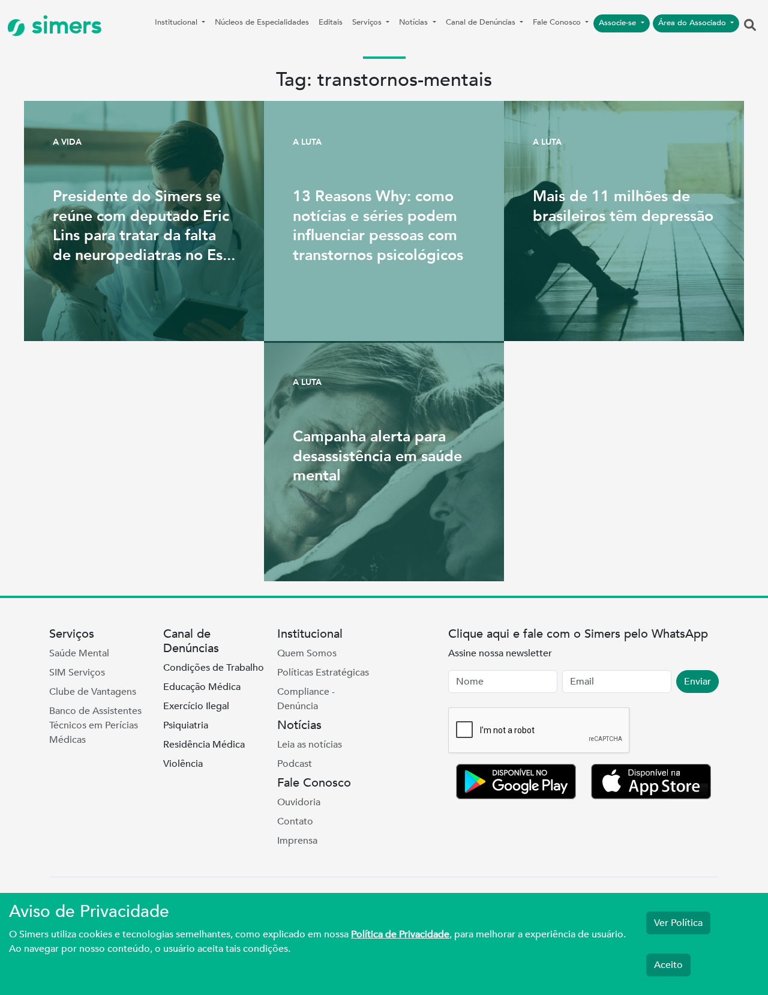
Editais (331, 22)
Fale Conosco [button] (558, 22)
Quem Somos (307, 653)
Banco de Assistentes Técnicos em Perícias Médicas (95, 725)
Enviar (697, 681)
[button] (750, 26)
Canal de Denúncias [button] (482, 22)
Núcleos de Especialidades (262, 22)
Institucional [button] (177, 22)
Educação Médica (202, 687)
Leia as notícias (309, 744)
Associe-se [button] (618, 22)
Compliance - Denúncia (306, 699)
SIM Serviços (77, 672)
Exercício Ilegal (196, 706)
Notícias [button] (414, 22)
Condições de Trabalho (213, 667)
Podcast (294, 763)
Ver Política (678, 923)
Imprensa (297, 840)
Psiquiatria (185, 725)
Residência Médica (204, 744)
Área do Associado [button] (693, 22)
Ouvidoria (298, 802)
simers (63, 25)
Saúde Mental (79, 653)
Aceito (668, 965)
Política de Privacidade (400, 934)
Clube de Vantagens (92, 691)
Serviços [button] (368, 22)
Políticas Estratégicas (323, 672)
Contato (295, 821)
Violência (183, 763)
